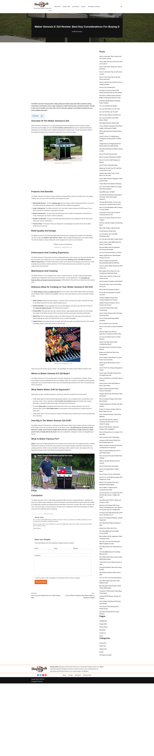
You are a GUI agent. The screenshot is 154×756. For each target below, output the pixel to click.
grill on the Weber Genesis (43, 308)
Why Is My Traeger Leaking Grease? (109, 228)
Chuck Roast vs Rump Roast (107, 231)
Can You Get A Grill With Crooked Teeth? (111, 239)
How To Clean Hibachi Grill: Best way (110, 115)
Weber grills (42, 406)
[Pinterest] (43, 675)
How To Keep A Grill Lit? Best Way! (109, 437)
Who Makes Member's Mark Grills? (109, 123)
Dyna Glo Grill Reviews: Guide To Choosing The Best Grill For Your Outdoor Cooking (108, 422)
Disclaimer (102, 630)
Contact (70, 675)
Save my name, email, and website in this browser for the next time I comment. (58, 578)
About (101, 636)
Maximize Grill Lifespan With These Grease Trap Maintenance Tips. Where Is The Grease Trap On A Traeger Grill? (111, 507)
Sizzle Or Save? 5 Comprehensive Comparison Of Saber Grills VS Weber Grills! (110, 138)
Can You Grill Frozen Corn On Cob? (109, 109)
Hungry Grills (103, 624)
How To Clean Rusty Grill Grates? (109, 466)
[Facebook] (38, 675)
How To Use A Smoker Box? (107, 87)
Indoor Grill (57, 6)
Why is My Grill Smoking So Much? (109, 289)
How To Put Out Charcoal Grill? (108, 154)
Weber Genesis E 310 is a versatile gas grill (46, 291)
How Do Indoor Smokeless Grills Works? (111, 281)
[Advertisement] (63, 61)
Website (75, 548)
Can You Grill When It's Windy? (108, 106)
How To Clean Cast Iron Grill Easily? (109, 474)
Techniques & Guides (94, 6)
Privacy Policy (103, 627)
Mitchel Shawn (78, 31)
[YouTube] (46, 675)
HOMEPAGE (103, 621)
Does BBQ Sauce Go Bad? (107, 192)
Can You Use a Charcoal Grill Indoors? (110, 577)
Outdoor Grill (66, 6)
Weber (33, 443)
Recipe (83, 6)
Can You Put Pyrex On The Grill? (108, 112)
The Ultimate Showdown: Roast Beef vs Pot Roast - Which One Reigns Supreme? (110, 197)
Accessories (75, 6)
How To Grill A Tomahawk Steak (108, 165)
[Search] (121, 6)
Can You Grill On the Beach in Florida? (110, 252)
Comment (37, 555)
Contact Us (102, 633)
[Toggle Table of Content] (41, 116)
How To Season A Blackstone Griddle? (110, 157)
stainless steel (56, 203)
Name (36, 548)
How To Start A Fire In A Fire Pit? (108, 323)
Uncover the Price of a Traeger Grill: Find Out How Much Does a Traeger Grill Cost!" (111, 495)
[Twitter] (40, 675)
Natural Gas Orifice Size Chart (108, 528)
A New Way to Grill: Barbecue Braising (110, 183)
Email (56, 548)
